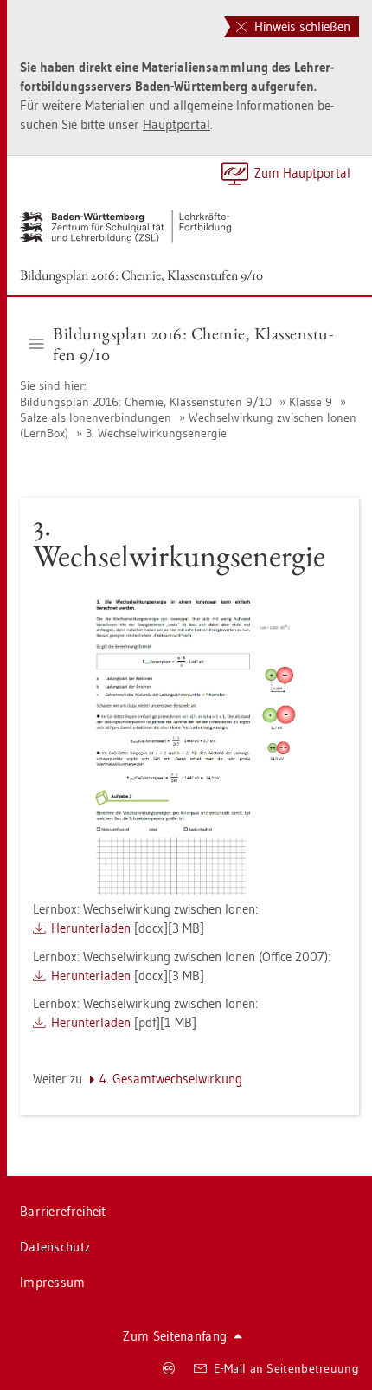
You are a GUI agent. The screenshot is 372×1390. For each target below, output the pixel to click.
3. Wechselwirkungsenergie (156, 433)
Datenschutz (55, 1246)
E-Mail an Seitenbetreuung (287, 1368)
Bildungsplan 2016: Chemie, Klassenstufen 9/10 (141, 275)
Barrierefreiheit (63, 1211)
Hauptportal (176, 124)
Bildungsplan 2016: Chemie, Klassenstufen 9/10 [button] (193, 343)
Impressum (53, 1282)
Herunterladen (91, 928)
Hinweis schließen (300, 26)
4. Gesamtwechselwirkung (170, 1078)
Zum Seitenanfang (175, 1336)
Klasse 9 (310, 402)
